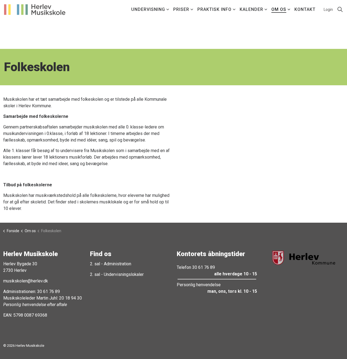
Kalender (251, 9)
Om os (278, 9)
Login (328, 9)
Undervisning (148, 9)
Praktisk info (214, 9)
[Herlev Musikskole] (34, 9)
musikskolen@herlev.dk (25, 281)
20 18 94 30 (70, 298)
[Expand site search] (340, 9)
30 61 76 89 (48, 291)
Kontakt (305, 9)
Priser (181, 9)
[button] (304, 257)
